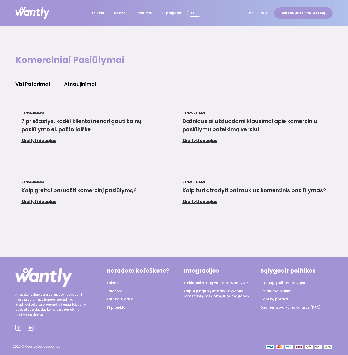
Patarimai (143, 13)
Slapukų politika (274, 299)
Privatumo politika (276, 291)
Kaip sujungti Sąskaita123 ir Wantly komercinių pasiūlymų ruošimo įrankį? (216, 294)
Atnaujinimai (80, 84)
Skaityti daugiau (38, 140)
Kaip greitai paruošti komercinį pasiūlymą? (79, 190)
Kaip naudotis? (119, 299)
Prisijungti (258, 13)
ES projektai (171, 13)
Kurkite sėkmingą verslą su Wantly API (216, 282)
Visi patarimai (32, 84)
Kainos (119, 13)
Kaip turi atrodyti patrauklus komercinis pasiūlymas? (254, 190)
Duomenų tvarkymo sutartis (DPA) (290, 307)
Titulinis (97, 13)
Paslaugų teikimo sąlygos (282, 282)
